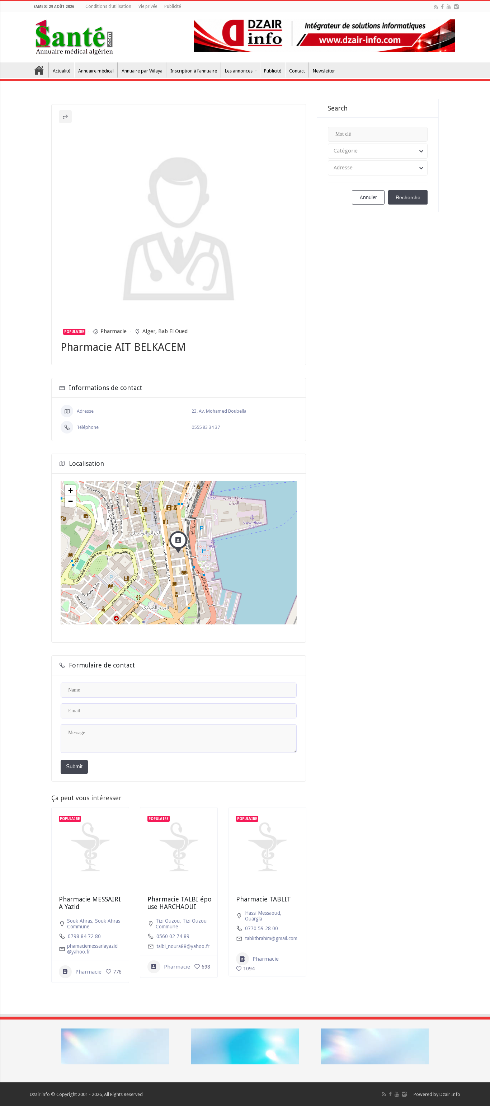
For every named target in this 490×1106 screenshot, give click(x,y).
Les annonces (239, 71)
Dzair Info (449, 1094)
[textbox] (377, 151)
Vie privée (147, 6)
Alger (148, 331)
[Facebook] (442, 7)
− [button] (70, 501)
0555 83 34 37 (206, 427)
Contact (297, 71)
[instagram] (456, 7)
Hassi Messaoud (262, 913)
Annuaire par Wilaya (142, 71)
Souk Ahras (79, 921)
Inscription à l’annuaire (193, 71)
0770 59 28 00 (261, 928)
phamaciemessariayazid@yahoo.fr (92, 949)
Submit (74, 766)
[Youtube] (449, 7)
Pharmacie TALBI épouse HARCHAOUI (179, 903)
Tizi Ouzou (168, 921)
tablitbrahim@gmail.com (271, 938)
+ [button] (70, 490)
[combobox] (378, 151)
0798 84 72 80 (84, 936)
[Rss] (436, 7)
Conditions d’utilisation (108, 6)
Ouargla (253, 919)
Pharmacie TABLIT (263, 899)
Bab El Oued (173, 331)
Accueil (39, 70)
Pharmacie (113, 331)
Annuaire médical (96, 71)
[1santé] (74, 35)
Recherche (408, 197)
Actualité (61, 71)
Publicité (172, 6)
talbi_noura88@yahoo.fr (182, 946)
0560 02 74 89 (172, 936)
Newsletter (324, 71)
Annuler (368, 197)
